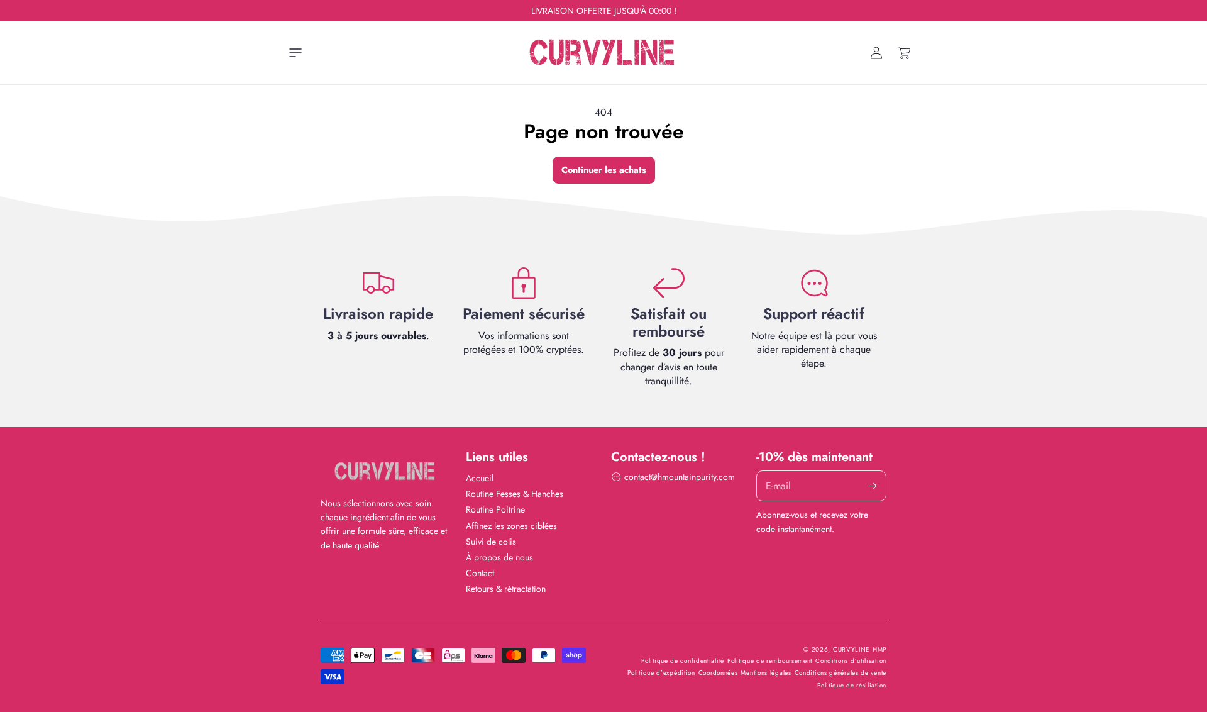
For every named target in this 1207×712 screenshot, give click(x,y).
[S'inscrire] (872, 485)
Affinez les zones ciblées (511, 526)
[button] (295, 53)
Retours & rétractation (506, 588)
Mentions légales (766, 672)
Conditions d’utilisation (850, 660)
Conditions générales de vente (840, 672)
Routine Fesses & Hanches (514, 493)
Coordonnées (718, 672)
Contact (480, 573)
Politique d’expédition (661, 672)
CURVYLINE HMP (859, 649)
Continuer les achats (603, 170)
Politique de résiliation (851, 685)
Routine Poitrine (495, 509)
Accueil (479, 478)
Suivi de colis (491, 541)
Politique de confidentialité (682, 660)
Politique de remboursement (769, 660)
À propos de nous (499, 557)
